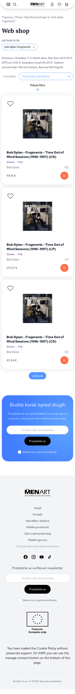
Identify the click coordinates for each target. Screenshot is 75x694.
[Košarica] (67, 4)
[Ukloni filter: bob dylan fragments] (34, 47)
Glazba (11, 162)
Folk (20, 162)
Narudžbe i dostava (37, 521)
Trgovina (7, 17)
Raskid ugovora (37, 540)
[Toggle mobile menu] (8, 4)
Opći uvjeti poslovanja (37, 533)
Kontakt (37, 514)
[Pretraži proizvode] (15, 4)
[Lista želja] (59, 4)
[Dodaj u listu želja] (10, 103)
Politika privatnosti (37, 527)
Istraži (37, 508)
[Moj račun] (52, 4)
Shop (18, 17)
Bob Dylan (13, 167)
